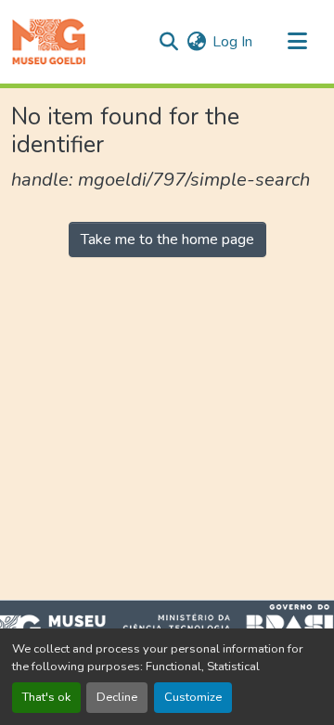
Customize (193, 697)
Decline (116, 697)
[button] (48, 42)
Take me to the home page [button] (167, 239)
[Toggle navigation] (297, 41)
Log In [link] (232, 42)
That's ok (46, 697)
